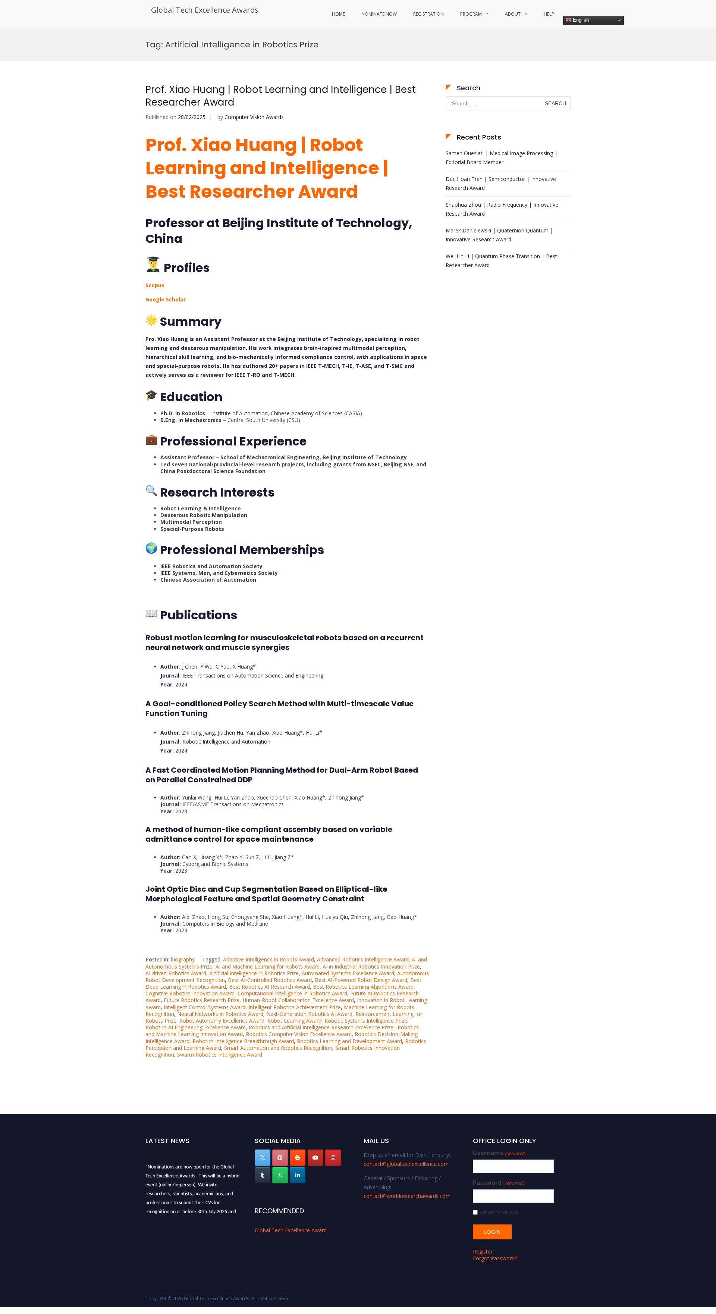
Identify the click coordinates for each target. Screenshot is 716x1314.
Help (549, 14)
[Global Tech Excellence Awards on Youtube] (315, 1157)
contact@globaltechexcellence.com (406, 1163)
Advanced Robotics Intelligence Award (363, 959)
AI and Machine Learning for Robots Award (268, 966)
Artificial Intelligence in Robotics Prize (254, 973)
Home (338, 14)
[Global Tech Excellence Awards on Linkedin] (297, 1175)
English (580, 20)
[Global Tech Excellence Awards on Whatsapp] (280, 1175)
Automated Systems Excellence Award (348, 973)
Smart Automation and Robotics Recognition (278, 1047)
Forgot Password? (495, 1258)
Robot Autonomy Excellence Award (221, 1020)
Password (498, 1183)
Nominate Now (379, 14)
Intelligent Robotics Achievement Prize (294, 1007)
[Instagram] (333, 1157)
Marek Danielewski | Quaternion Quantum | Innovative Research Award (499, 235)
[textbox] (287, 468)
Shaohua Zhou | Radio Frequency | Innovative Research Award (502, 209)
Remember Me (498, 1212)
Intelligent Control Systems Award (204, 1007)
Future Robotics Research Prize (201, 1000)
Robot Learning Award (294, 1020)
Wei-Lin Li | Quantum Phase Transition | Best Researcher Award (501, 261)
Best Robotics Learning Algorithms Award (363, 986)
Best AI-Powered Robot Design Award (361, 979)
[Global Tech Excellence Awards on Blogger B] (297, 1157)
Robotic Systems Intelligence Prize (365, 1020)
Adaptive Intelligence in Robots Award (268, 959)
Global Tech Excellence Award (291, 1230)
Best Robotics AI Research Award (269, 986)
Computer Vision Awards (254, 117)
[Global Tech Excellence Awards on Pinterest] (280, 1157)
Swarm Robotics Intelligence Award (219, 1054)
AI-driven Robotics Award (175, 973)
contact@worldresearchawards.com (407, 1195)
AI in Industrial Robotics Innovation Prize (371, 966)
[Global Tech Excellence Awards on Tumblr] (262, 1175)
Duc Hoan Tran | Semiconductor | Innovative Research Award (501, 183)
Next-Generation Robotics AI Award (309, 1013)
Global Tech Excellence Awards (204, 10)
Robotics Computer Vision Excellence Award (299, 1034)
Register (483, 1251)
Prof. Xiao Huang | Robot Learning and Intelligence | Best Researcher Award (280, 96)
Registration (428, 14)
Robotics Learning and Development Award (349, 1041)
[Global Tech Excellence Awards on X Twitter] (262, 1157)
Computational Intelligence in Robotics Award (292, 993)
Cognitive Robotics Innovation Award (190, 993)
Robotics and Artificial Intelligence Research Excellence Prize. (322, 1027)
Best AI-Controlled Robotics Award (270, 979)
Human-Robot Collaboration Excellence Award (298, 1000)
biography (183, 959)
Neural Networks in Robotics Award (220, 1013)
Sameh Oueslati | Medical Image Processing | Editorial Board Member (502, 158)
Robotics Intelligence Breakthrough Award (243, 1041)
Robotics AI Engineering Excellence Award (195, 1027)
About (513, 14)
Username (500, 1153)
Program (471, 14)
